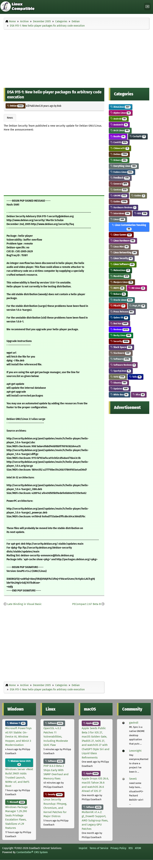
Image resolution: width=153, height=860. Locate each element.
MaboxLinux (121, 270)
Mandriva (120, 276)
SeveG (133, 778)
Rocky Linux (121, 335)
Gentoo (120, 189)
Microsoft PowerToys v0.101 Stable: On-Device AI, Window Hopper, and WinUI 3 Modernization (18, 737)
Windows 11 (16, 723)
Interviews (121, 213)
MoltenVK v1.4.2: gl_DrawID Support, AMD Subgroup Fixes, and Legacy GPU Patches (95, 820)
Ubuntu (119, 382)
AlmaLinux (121, 106)
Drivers (119, 160)
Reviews (120, 329)
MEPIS (118, 288)
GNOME (119, 195)
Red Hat (120, 323)
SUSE (118, 376)
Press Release (123, 311)
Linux (118, 219)
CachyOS (138, 136)
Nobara (119, 294)
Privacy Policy (118, 848)
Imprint (83, 848)
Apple (92, 723)
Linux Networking (124, 252)
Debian (16, 106)
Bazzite (118, 136)
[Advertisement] (76, 58)
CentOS (120, 142)
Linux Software (123, 264)
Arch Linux (121, 130)
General (120, 183)
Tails (136, 376)
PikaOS (118, 305)
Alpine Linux (121, 112)
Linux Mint (120, 246)
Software (121, 359)
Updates (120, 388)
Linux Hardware (123, 240)
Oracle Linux (122, 299)
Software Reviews (124, 364)
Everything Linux (124, 166)
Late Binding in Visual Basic (24, 604)
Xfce (139, 394)
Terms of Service (99, 848)
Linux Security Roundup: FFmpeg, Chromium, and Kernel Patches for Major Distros (55, 808)
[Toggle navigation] (147, 6)
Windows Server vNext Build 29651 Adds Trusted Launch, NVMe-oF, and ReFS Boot (19, 778)
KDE (141, 213)
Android (119, 118)
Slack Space (122, 347)
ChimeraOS (120, 148)
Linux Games (122, 234)
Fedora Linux (122, 172)
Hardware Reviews (124, 207)
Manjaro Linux (122, 282)
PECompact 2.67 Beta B (86, 604)
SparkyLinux (121, 370)
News (10, 117)
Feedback (121, 177)
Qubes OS (120, 317)
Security (120, 341)
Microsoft (16, 802)
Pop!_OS (138, 305)
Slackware (121, 353)
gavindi (133, 722)
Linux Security (122, 258)
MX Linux (137, 288)
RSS (131, 848)
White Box (120, 394)
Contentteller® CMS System (32, 852)
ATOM (138, 848)
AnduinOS (120, 124)
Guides (139, 195)
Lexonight (135, 750)
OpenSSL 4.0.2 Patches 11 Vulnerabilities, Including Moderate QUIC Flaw (55, 737)
